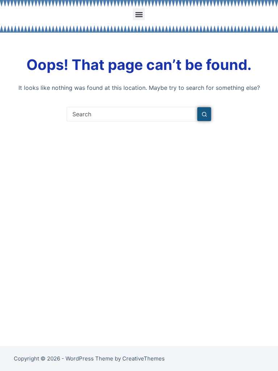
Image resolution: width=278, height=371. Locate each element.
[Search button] (204, 114)
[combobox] (132, 114)
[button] (139, 14)
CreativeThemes (143, 358)
